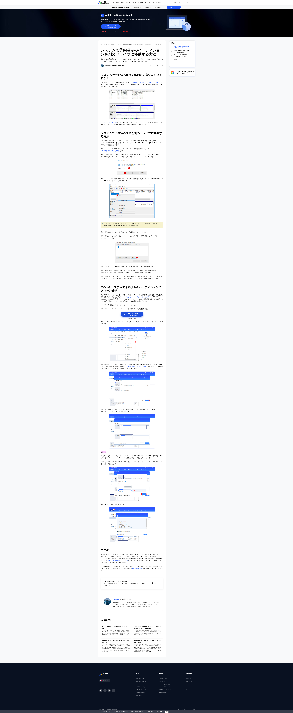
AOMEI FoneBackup (140, 687)
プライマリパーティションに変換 (118, 560)
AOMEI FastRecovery (140, 692)
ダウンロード (177, 2)
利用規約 (193, 709)
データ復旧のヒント (163, 692)
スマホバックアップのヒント (166, 687)
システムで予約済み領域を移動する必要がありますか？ (182, 47)
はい (145, 583)
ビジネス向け (147, 7)
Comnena (108, 65)
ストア (183, 2)
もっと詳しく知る (159, 711)
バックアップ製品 (118, 2)
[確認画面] (132, 431)
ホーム (102, 44)
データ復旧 (141, 2)
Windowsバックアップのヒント (166, 684)
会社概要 (158, 2)
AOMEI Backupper (140, 678)
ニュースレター (190, 687)
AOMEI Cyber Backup (141, 684)
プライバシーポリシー (183, 709)
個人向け (136, 7)
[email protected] (137, 568)
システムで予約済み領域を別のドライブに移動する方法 (182, 51)
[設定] (132, 484)
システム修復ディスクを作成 (110, 151)
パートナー (151, 2)
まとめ (175, 59)
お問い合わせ (189, 681)
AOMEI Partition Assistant (120, 7)
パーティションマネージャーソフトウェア (136, 297)
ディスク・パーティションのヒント (167, 689)
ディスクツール (130, 2)
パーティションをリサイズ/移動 (136, 366)
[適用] (132, 524)
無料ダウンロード (174, 7)
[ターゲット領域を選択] (132, 388)
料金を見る (158, 7)
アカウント (189, 2)
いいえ (156, 583)
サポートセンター (163, 678)
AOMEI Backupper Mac (141, 681)
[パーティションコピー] (132, 344)
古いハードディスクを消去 (109, 122)
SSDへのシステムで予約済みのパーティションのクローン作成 (182, 55)
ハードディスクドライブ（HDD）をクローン (145, 82)
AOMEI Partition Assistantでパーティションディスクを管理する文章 (118, 44)
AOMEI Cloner (139, 695)
